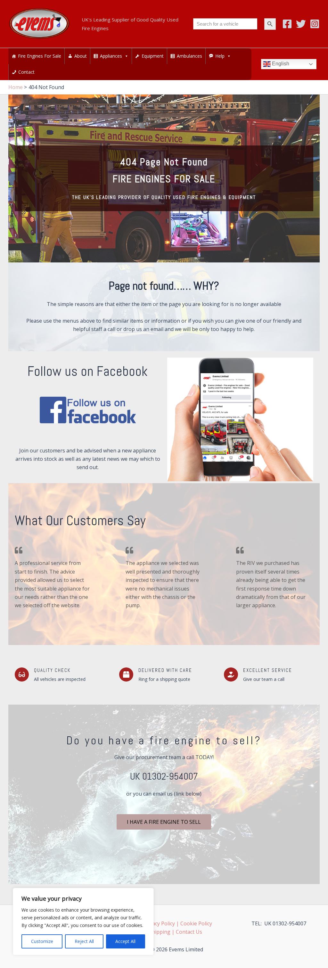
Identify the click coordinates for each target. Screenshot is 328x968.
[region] (83, 921)
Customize (42, 941)
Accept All (125, 941)
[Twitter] (301, 24)
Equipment (153, 56)
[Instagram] (315, 24)
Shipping (159, 931)
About (80, 56)
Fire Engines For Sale (39, 56)
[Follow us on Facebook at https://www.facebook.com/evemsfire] (88, 410)
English (280, 64)
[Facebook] (287, 24)
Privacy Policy (159, 923)
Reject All (84, 941)
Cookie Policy (196, 923)
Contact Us (189, 931)
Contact (26, 72)
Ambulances (189, 56)
